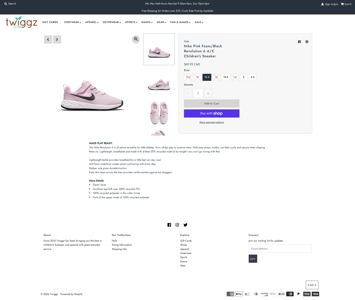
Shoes (183, 245)
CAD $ (312, 285)
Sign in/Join (331, 4)
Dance (146, 22)
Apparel (91, 22)
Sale (198, 22)
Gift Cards (50, 22)
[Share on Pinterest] (306, 42)
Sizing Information (122, 245)
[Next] (57, 39)
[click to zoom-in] (136, 39)
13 (216, 77)
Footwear (71, 22)
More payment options (212, 122)
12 (197, 77)
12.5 (206, 77)
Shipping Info (119, 249)
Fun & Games (179, 22)
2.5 (252, 77)
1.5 (235, 77)
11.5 (188, 77)
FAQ (114, 241)
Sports (130, 22)
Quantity (188, 84)
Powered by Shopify (71, 294)
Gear (160, 22)
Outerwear (111, 22)
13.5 (225, 77)
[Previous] (48, 39)
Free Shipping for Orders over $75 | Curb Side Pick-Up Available (177, 11)
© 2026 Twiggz (49, 294)
